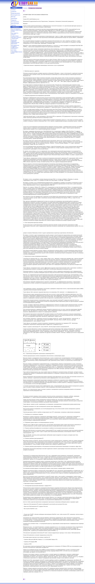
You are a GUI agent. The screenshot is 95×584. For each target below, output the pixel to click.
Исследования (15, 21)
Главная (13, 9)
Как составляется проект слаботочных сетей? (16, 30)
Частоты (13, 25)
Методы (13, 16)
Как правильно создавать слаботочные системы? (15, 47)
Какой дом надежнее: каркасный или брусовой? (15, 41)
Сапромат (13, 11)
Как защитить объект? (14, 33)
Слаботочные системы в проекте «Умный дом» (16, 37)
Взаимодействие (15, 15)
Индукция (13, 20)
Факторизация (15, 23)
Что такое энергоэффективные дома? (16, 52)
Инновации (14, 18)
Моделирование (15, 13)
